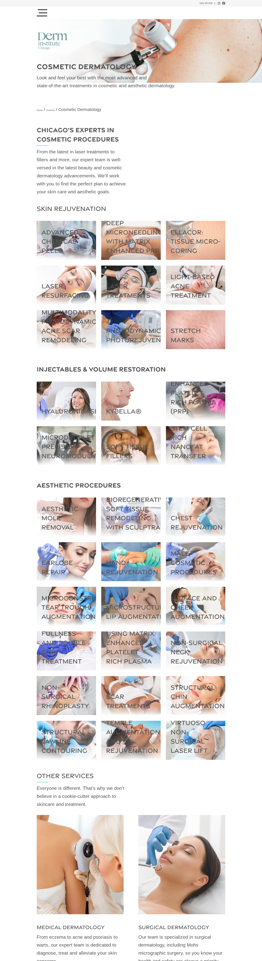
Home (42, 109)
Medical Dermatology (79, 863)
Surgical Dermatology (181, 863)
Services (60, 109)
